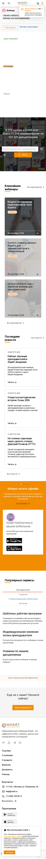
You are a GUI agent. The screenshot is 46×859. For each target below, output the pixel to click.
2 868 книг (32, 130)
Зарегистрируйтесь (31, 9)
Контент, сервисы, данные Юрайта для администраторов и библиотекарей (22, 247)
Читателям (23, 603)
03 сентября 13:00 (16, 233)
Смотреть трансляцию (29, 27)
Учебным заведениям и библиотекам (23, 599)
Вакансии (6, 765)
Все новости (36, 338)
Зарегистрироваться (23, 708)
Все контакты (7, 801)
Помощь (6, 774)
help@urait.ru (11, 791)
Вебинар (12, 212)
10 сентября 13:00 (16, 315)
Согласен (9, 852)
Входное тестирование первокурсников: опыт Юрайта (20, 204)
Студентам (23, 594)
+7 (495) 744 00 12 (14, 796)
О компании (7, 755)
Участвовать (10, 27)
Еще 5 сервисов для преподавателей (23, 678)
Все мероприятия (34, 187)
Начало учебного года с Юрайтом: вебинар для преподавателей (21, 286)
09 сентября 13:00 (16, 274)
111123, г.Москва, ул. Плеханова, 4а (22, 787)
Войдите (28, 11)
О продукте (7, 760)
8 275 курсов (13, 130)
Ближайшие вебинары (13, 187)
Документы (7, 769)
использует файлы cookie (12, 836)
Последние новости (12, 338)
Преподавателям (23, 590)
